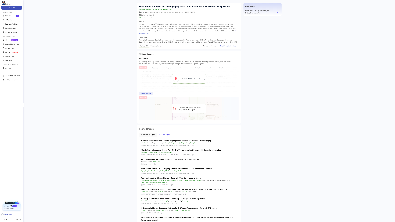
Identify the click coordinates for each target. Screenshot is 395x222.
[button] (189, 79)
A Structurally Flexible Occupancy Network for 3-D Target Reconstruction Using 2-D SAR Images (179, 208)
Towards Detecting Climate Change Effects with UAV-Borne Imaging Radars (171, 178)
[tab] (148, 135)
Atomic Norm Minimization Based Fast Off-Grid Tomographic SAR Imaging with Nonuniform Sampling (181, 150)
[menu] (11, 38)
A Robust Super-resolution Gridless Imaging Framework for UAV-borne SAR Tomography (176, 141)
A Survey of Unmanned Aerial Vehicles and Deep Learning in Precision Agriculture (173, 199)
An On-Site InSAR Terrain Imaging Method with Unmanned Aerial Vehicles (170, 159)
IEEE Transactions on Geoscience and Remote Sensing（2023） (162, 12)
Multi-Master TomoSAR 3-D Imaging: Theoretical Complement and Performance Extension (176, 169)
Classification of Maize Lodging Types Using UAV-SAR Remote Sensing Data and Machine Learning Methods (184, 189)
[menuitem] (11, 8)
